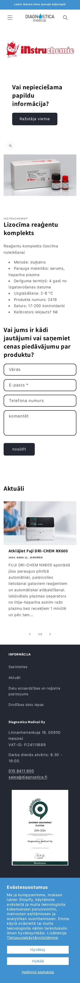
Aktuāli (15, 677)
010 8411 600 (21, 771)
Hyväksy (37, 949)
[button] (9, 17)
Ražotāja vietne (35, 119)
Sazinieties (18, 667)
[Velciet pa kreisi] (30, 634)
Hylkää (38, 961)
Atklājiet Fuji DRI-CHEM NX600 (38, 551)
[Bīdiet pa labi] (50, 634)
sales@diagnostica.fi (28, 777)
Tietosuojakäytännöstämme (32, 937)
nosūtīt (19, 449)
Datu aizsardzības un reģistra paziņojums (34, 691)
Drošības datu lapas (26, 704)
